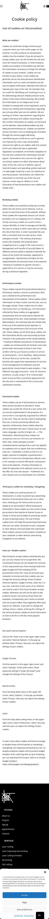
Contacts (6, 833)
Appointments (8, 829)
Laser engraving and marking (15, 851)
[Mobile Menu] (1, 6)
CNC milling (7, 864)
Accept (25, 895)
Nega (24, 902)
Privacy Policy (29, 916)
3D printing (7, 860)
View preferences (24, 909)
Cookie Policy (18, 916)
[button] (45, 872)
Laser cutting (7, 846)
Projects (5, 820)
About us (6, 816)
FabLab (5, 824)
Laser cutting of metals (12, 855)
